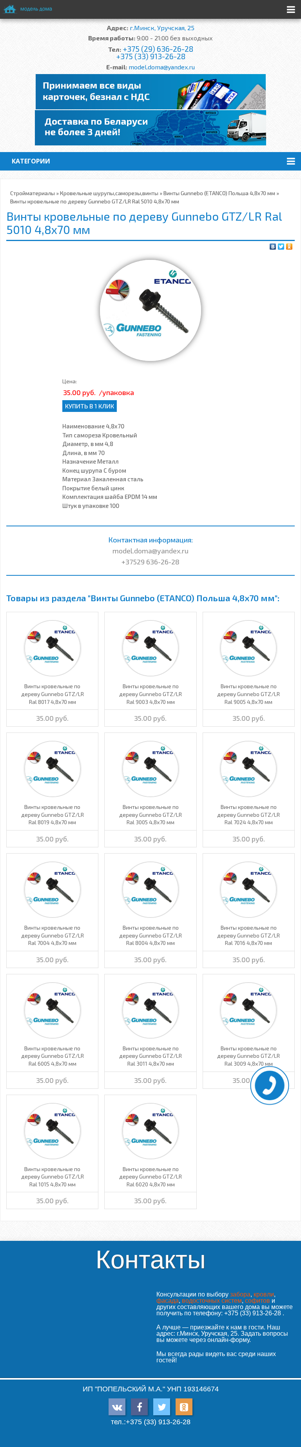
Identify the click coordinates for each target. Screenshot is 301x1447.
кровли (264, 1294)
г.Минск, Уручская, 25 (162, 27)
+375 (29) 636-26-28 (158, 48)
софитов (257, 1300)
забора (240, 1294)
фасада (167, 1300)
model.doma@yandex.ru (162, 67)
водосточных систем (212, 1300)
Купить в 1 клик (89, 406)
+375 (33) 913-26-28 (150, 56)
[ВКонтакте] (273, 246)
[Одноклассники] (289, 246)
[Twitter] (281, 246)
